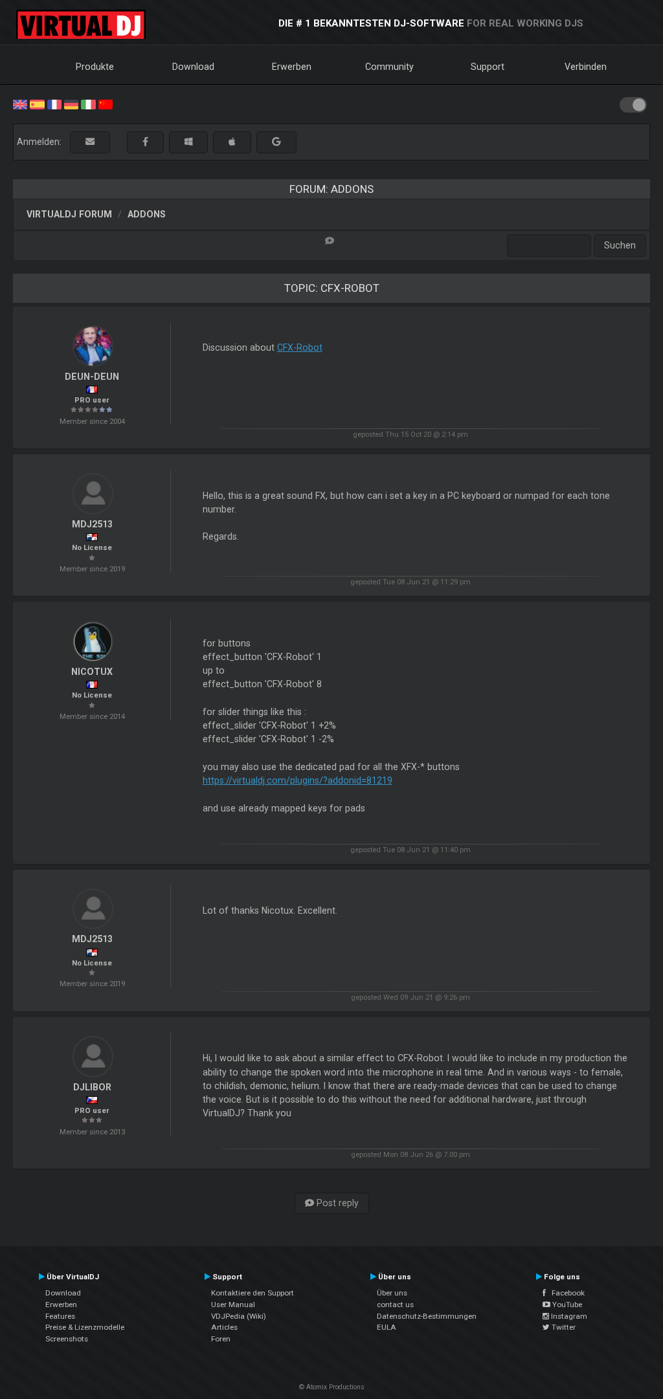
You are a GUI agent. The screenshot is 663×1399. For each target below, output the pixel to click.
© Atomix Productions (332, 1387)
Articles (224, 1327)
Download (193, 66)
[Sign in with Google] (276, 142)
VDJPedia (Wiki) (238, 1316)
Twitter (563, 1327)
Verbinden (586, 66)
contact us (395, 1304)
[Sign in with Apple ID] (232, 142)
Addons (147, 214)
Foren (220, 1338)
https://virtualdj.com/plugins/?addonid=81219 (297, 780)
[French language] (54, 103)
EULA (386, 1327)
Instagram (568, 1316)
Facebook (565, 1292)
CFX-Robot (299, 347)
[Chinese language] (105, 103)
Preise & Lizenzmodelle (84, 1327)
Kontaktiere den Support (252, 1292)
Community (389, 66)
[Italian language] (88, 103)
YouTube (566, 1304)
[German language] (71, 103)
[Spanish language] (37, 103)
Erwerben (291, 66)
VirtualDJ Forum (69, 214)
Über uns (392, 1292)
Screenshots (66, 1338)
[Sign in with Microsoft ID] (188, 142)
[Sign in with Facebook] (145, 142)
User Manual (233, 1304)
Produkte (95, 66)
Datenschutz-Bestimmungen (427, 1316)
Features (60, 1316)
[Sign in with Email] (90, 142)
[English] (20, 103)
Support (487, 66)
